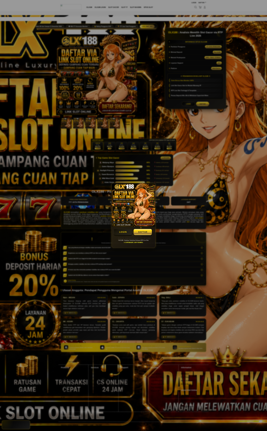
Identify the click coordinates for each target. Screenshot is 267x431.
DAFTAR (142, 232)
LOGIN (123, 232)
